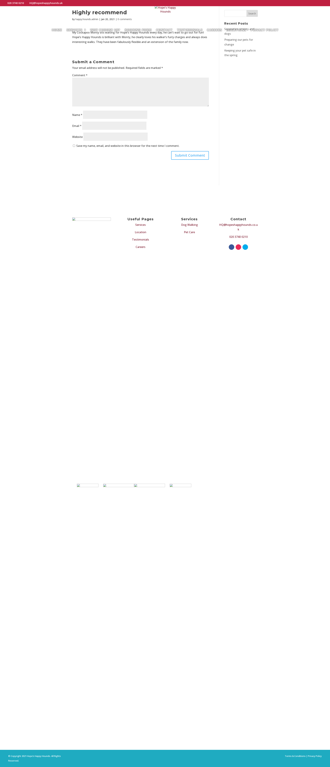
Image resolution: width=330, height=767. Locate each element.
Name (77, 115)
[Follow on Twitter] (245, 247)
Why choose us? (105, 30)
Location (140, 232)
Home (57, 30)
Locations (236, 30)
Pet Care (189, 232)
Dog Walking (189, 225)
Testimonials (189, 30)
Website (77, 137)
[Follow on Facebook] (231, 247)
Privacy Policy (264, 30)
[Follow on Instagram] (238, 247)
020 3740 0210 (238, 237)
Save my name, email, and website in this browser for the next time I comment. (127, 146)
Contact (164, 30)
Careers (214, 30)
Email (76, 126)
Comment (79, 75)
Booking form (138, 30)
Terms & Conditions (295, 756)
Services (74, 30)
